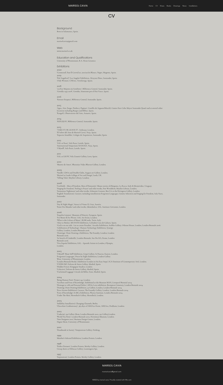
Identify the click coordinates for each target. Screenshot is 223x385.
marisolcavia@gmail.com (67, 41)
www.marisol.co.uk (64, 51)
